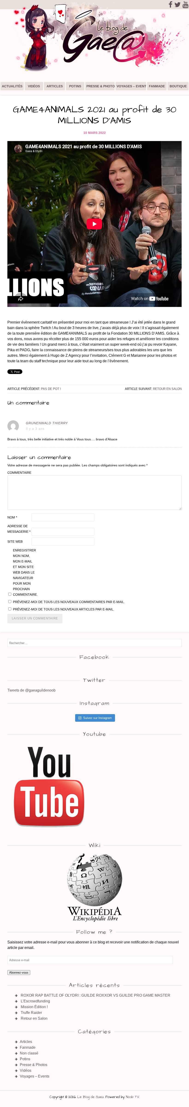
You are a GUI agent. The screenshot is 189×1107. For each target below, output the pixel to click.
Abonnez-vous (18, 972)
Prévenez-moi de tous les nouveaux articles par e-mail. (63, 609)
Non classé (29, 1053)
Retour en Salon (167, 389)
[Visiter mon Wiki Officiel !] (94, 887)
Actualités (12, 86)
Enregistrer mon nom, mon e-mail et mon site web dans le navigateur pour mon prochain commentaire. (24, 572)
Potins (75, 86)
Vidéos (34, 86)
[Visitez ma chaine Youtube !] (49, 832)
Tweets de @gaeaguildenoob (31, 690)
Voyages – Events (132, 86)
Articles (55, 86)
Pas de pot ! (51, 389)
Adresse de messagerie (18, 528)
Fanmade (157, 86)
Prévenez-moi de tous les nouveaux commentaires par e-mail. (69, 602)
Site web (15, 541)
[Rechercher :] (94, 643)
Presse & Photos (100, 86)
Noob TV (132, 1097)
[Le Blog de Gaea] (94, 72)
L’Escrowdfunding (35, 1001)
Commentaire (18, 472)
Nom (12, 517)
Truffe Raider (31, 1013)
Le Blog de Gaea (90, 1097)
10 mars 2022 (94, 133)
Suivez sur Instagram (97, 718)
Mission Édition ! (34, 1007)
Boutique (178, 86)
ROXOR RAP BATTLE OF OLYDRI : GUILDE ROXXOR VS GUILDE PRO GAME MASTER (95, 995)
